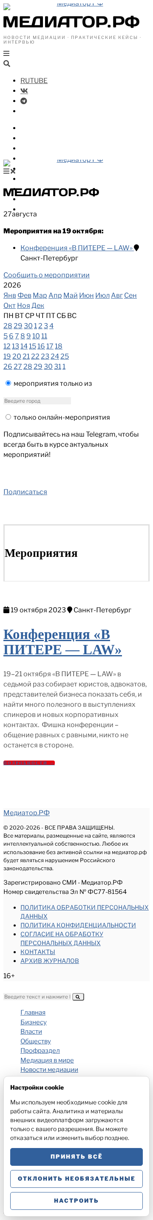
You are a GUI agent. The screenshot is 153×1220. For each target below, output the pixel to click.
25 (64, 356)
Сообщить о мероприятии (46, 275)
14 (24, 346)
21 (26, 356)
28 (7, 326)
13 (15, 346)
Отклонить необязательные (77, 1178)
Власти (33, 138)
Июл (102, 295)
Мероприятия (44, 199)
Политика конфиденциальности (78, 925)
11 (44, 336)
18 (58, 346)
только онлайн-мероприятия (62, 417)
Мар (40, 295)
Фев (24, 295)
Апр (55, 295)
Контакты (37, 951)
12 (7, 346)
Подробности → (29, 763)
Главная (32, 1012)
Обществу (38, 148)
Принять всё (77, 1156)
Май (70, 295)
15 (32, 346)
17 (50, 346)
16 (41, 346)
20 (16, 356)
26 (7, 366)
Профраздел (42, 158)
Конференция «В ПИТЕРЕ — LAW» (77, 248)
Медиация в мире (51, 168)
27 (18, 366)
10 (36, 336)
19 (7, 356)
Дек (37, 306)
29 (18, 326)
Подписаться (25, 492)
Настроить (76, 1200)
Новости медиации (54, 179)
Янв (9, 295)
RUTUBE (34, 81)
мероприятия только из (53, 383)
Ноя (23, 306)
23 (45, 356)
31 (57, 366)
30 (28, 326)
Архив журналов (49, 960)
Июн (86, 295)
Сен (130, 295)
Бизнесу (34, 128)
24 (55, 356)
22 (35, 356)
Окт (9, 306)
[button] (78, 997)
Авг (117, 295)
